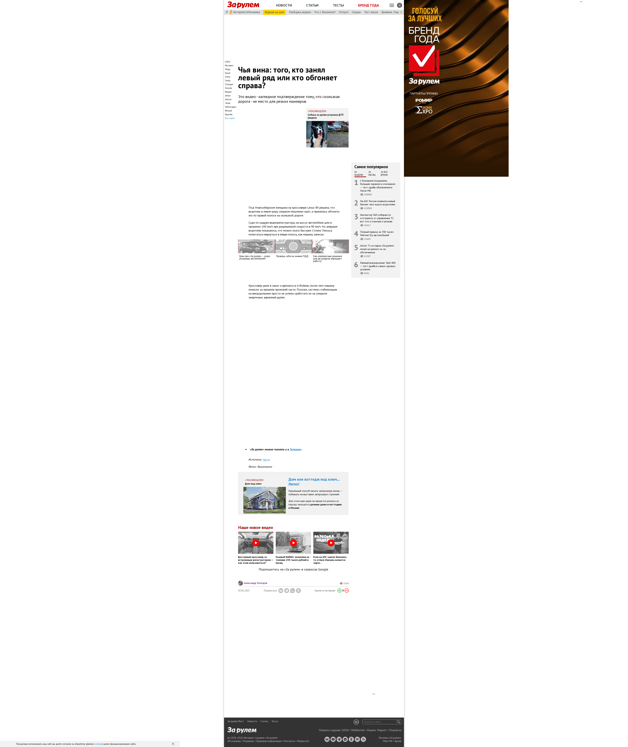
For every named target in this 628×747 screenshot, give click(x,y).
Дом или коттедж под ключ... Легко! (314, 482)
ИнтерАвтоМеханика (246, 12)
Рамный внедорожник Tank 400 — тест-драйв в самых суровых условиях (378, 266)
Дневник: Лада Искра (395, 12)
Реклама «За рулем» (390, 737)
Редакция (248, 741)
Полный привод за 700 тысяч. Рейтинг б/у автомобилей (377, 233)
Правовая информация (268, 741)
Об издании (234, 741)
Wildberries (358, 730)
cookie (97, 743)
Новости (284, 5)
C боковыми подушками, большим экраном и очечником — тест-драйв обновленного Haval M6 (377, 185)
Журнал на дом (274, 12)
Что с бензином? (325, 12)
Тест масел (371, 12)
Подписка (395, 730)
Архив (398, 741)
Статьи (312, 5)
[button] (173, 744)
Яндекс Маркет (377, 730)
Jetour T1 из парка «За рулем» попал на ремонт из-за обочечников (377, 249)
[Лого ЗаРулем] (243, 4)
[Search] (398, 722)
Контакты (289, 741)
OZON (345, 730)
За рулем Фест (235, 721)
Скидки (356, 12)
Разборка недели (300, 12)
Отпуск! (344, 12)
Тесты (338, 5)
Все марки (230, 118)
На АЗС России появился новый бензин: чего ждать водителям (377, 202)
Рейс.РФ (387, 741)
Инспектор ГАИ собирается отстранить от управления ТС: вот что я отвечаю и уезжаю (377, 218)
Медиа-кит (303, 741)
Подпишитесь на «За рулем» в (293, 569)
